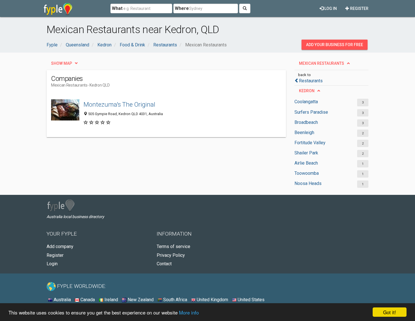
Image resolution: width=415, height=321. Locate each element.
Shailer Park (306, 153)
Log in (330, 8)
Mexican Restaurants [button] (321, 63)
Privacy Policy (171, 255)
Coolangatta (306, 101)
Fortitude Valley (310, 142)
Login (52, 263)
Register (358, 8)
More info (189, 312)
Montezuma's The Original (119, 104)
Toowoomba (306, 173)
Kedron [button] (306, 91)
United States (251, 299)
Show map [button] (61, 63)
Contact (164, 263)
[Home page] (58, 8)
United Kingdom (212, 299)
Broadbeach (306, 122)
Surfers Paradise (311, 112)
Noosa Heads (308, 183)
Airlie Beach (306, 163)
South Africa (174, 299)
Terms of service (173, 246)
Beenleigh (304, 132)
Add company (60, 246)
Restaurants (311, 80)
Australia (62, 299)
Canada (87, 299)
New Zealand (140, 299)
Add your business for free (334, 44)
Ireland (110, 299)
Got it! (389, 312)
